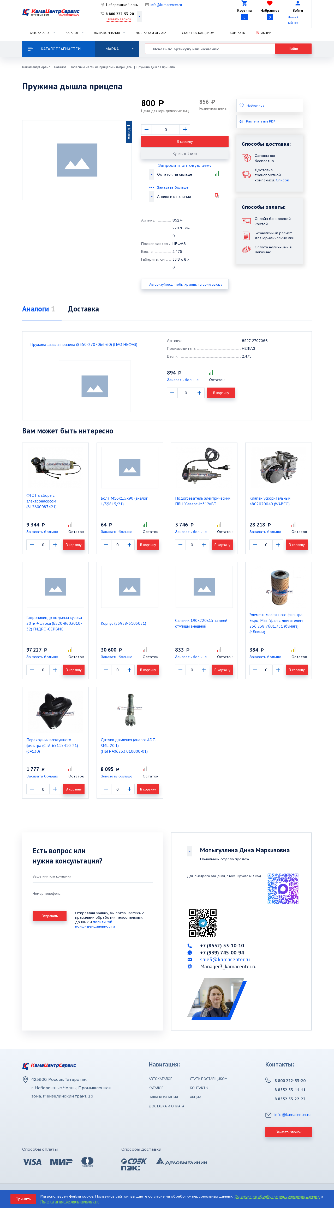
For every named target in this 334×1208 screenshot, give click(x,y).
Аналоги (38, 309)
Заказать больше (172, 187)
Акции (266, 33)
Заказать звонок (118, 19)
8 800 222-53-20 (120, 13)
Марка (112, 48)
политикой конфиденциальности (95, 923)
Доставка (83, 309)
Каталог (72, 33)
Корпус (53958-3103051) (123, 623)
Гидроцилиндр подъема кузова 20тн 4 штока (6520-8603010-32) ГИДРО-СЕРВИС (54, 623)
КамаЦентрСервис (36, 67)
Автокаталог (40, 33)
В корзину (185, 141)
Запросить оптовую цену (185, 165)
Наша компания (107, 33)
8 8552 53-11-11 (290, 1089)
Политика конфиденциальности (69, 1201)
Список (282, 180)
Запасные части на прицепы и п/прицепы (101, 67)
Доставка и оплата (150, 33)
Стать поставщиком (198, 33)
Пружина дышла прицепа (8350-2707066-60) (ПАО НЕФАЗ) (83, 344)
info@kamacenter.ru (166, 4)
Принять (23, 1199)
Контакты (238, 33)
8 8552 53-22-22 (290, 1098)
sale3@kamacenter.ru (225, 959)
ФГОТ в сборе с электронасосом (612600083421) (41, 501)
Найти (293, 48)
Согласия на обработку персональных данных (277, 1196)
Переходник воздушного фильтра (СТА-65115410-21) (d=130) (52, 745)
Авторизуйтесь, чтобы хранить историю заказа (185, 284)
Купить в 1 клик (185, 153)
